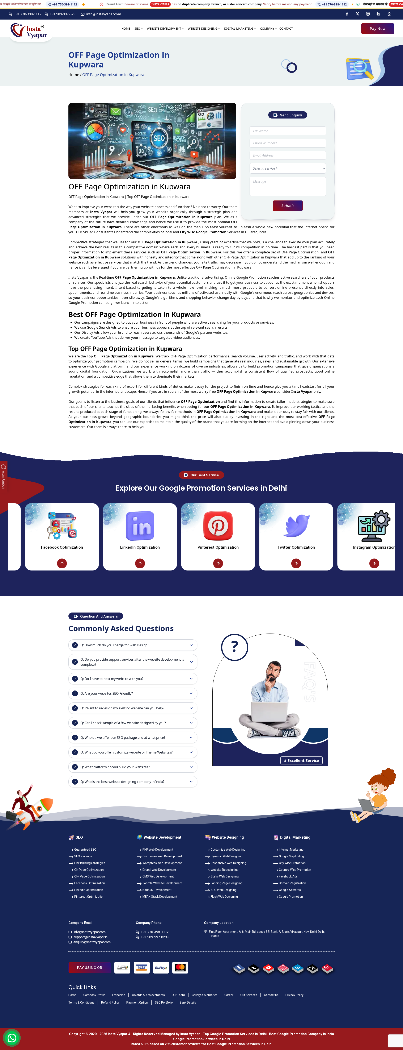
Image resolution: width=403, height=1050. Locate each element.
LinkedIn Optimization (105, 547)
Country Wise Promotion (295, 869)
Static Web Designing (225, 876)
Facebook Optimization (89, 883)
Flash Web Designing (224, 896)
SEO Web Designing (224, 890)
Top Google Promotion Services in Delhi (235, 1034)
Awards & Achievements (148, 995)
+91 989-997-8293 (63, 14)
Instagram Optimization (340, 547)
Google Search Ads (102, 327)
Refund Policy (110, 1002)
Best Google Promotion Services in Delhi (239, 1044)
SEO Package (83, 856)
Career (228, 995)
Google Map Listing (291, 856)
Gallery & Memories (204, 995)
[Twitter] (357, 14)
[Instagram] (368, 14)
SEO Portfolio (164, 1002)
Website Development (164, 28)
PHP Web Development (158, 849)
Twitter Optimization (261, 547)
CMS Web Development (158, 876)
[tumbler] (253, 967)
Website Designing (202, 28)
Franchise (118, 995)
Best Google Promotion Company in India (301, 1034)
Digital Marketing (238, 28)
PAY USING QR (89, 968)
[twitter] (312, 967)
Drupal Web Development (159, 869)
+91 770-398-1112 (36, 4)
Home (126, 28)
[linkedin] (297, 967)
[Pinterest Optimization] (183, 526)
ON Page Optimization (89, 869)
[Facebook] (347, 14)
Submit (287, 205)
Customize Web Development (162, 856)
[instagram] (283, 967)
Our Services (248, 995)
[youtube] (268, 967)
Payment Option (137, 1002)
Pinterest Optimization (183, 547)
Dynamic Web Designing (226, 856)
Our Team (178, 995)
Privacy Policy (294, 995)
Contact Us (271, 995)
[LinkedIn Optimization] (105, 526)
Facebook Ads (288, 876)
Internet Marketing (291, 849)
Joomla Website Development (162, 883)
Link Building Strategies (89, 863)
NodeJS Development (157, 890)
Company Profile (94, 995)
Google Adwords (290, 890)
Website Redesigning (224, 869)
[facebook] (239, 967)
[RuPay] (161, 968)
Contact (286, 28)
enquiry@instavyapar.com (92, 942)
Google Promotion (251, 277)
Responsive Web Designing (228, 863)
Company (267, 28)
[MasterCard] (180, 968)
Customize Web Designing (228, 849)
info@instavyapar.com (103, 14)
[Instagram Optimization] (339, 526)
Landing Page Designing (226, 883)
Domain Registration (292, 883)
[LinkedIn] (378, 14)
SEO (137, 28)
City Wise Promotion (292, 863)
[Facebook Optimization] (27, 563)
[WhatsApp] (389, 14)
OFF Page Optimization (89, 876)
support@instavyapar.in (90, 937)
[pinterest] (327, 967)
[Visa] (142, 968)
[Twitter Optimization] (261, 526)
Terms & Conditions (81, 1002)
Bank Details (188, 1002)
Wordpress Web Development (162, 863)
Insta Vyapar (78, 277)
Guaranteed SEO (85, 849)
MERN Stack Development (160, 896)
